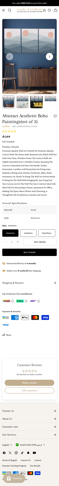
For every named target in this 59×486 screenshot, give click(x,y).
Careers (37, 460)
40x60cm (10, 233)
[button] (9, 131)
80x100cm (46, 233)
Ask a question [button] (29, 390)
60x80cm (28, 233)
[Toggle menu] (3, 10)
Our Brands (35, 465)
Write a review (29, 382)
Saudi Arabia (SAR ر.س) (31, 444)
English (5, 445)
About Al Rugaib (9, 460)
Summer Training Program (14, 465)
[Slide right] (49, 56)
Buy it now (30, 252)
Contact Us (26, 460)
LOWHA (6, 126)
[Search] (10, 10)
